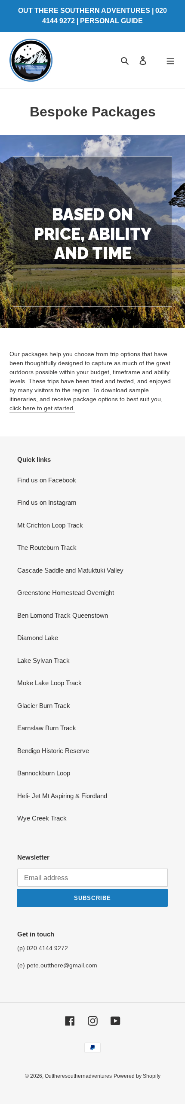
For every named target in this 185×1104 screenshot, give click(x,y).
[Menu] (170, 60)
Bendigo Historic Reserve (53, 750)
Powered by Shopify (137, 1076)
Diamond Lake (37, 637)
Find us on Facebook (46, 480)
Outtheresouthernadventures (78, 1076)
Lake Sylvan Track (43, 660)
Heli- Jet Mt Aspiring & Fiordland (62, 795)
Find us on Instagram (47, 502)
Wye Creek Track (42, 818)
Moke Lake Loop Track (49, 682)
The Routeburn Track (47, 547)
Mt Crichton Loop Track (50, 525)
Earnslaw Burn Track (46, 728)
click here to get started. (42, 408)
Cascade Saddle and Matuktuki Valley (70, 570)
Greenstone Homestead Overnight (65, 592)
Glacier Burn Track (43, 705)
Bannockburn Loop (43, 773)
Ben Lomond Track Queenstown (62, 615)
